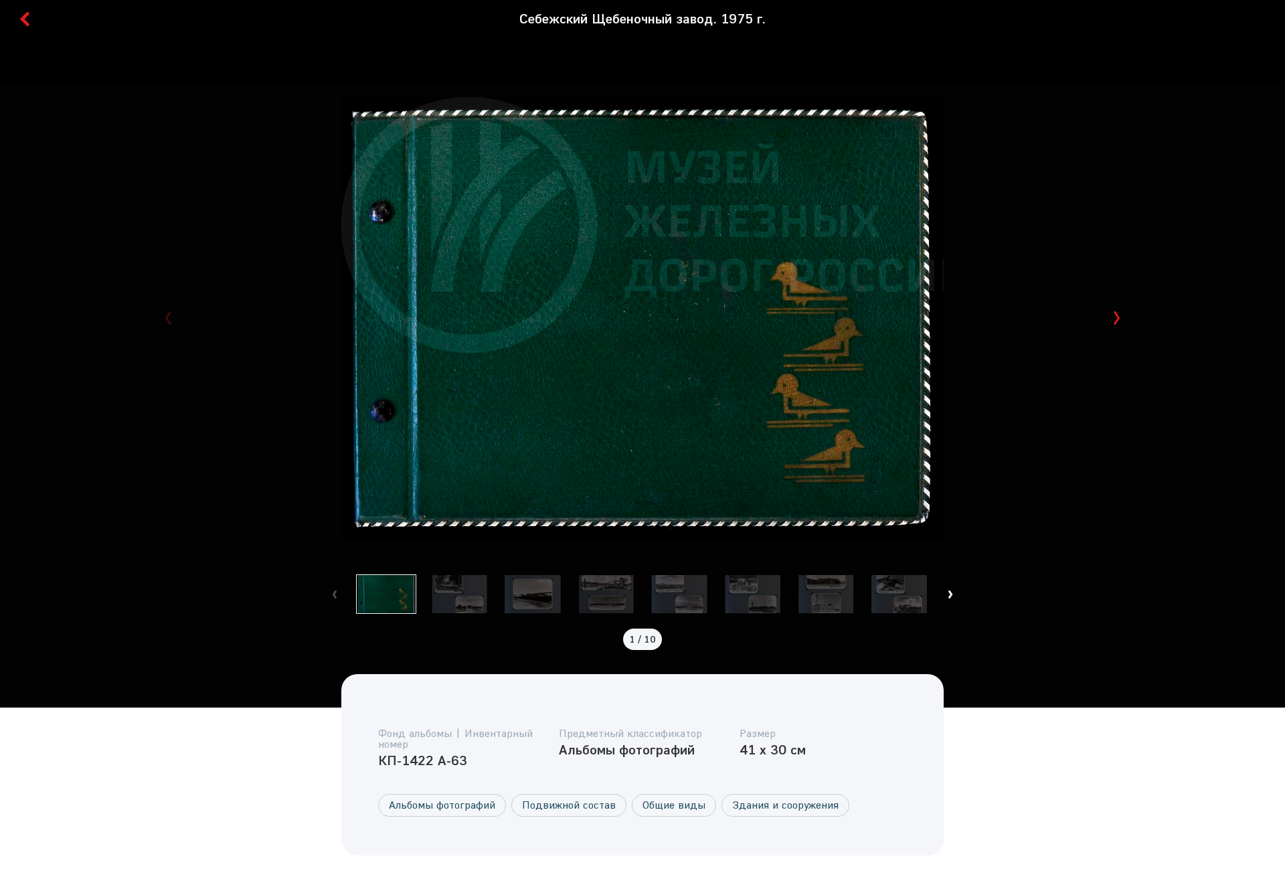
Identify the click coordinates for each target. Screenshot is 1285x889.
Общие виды (673, 804)
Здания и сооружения (785, 804)
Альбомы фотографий (442, 804)
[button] (1117, 318)
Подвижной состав (569, 804)
